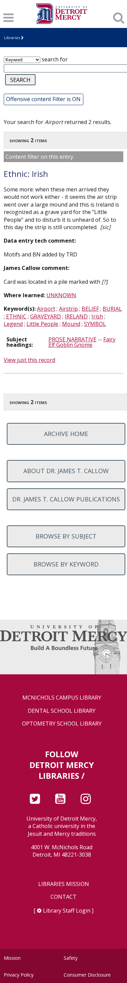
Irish (97, 316)
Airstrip (68, 308)
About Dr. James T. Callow (66, 471)
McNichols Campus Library (61, 698)
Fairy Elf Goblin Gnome (81, 342)
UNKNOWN (61, 295)
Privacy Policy (19, 975)
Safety (71, 958)
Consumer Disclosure (87, 975)
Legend (13, 324)
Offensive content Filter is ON (43, 99)
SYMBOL (95, 324)
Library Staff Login (66, 910)
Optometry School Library (62, 723)
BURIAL (112, 308)
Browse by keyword (66, 564)
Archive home (66, 434)
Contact (63, 897)
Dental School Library (62, 711)
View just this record (29, 360)
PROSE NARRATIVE (72, 339)
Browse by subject (66, 536)
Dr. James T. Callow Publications (66, 499)
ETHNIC (16, 316)
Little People (42, 324)
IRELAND (76, 316)
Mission (12, 958)
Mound (71, 324)
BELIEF (90, 308)
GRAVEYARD (45, 316)
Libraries (12, 37)
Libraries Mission (63, 884)
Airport (46, 308)
